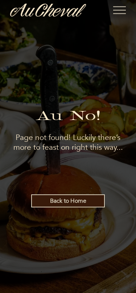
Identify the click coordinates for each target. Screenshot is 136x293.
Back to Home (68, 201)
